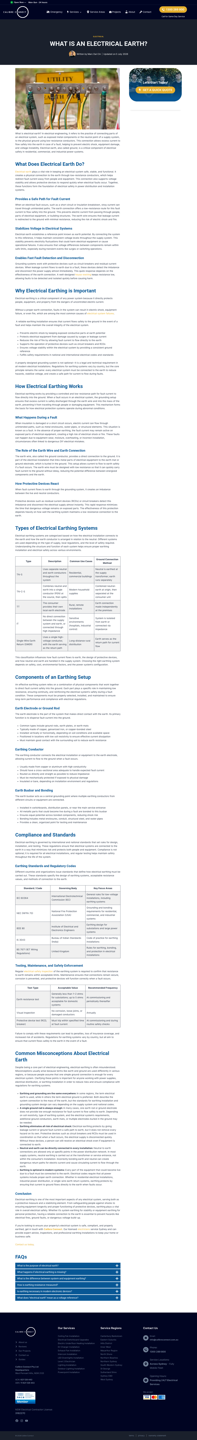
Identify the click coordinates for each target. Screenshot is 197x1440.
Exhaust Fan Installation (69, 1350)
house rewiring (83, 274)
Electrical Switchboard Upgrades (73, 1339)
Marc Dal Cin (94, 54)
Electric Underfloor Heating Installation (76, 1343)
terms (131, 1435)
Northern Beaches (109, 1358)
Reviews (23, 1346)
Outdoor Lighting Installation (71, 1368)
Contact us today (24, 1244)
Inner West (106, 1347)
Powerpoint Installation (69, 1372)
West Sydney (107, 1379)
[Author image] (72, 54)
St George (105, 1368)
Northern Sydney (109, 1361)
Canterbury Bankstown (111, 1336)
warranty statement (157, 1435)
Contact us (24, 1355)
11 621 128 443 (28, 1383)
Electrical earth (23, 171)
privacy (141, 1435)
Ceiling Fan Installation (68, 1336)
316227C (20, 1413)
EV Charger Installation (69, 1347)
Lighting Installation (67, 1365)
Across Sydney (158, 1364)
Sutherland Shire (109, 1372)
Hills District (106, 1343)
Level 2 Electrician (66, 1361)
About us (23, 1342)
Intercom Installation (67, 1354)
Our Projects (25, 1351)
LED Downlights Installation (71, 1358)
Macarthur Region (109, 1350)
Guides (22, 1359)
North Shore (106, 1354)
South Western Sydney (111, 1365)
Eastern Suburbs (108, 1339)
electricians (84, 1229)
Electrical (98, 37)
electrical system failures (100, 313)
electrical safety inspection (38, 971)
